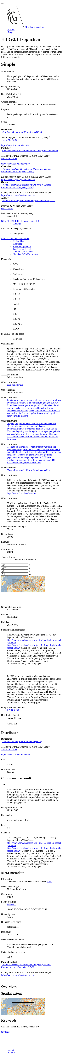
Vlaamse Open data (22, 246)
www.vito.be (7, 208)
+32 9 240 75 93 (9, 140)
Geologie (17, 223)
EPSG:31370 (13, 710)
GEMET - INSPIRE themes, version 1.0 (20, 221)
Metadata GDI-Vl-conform (25, 254)
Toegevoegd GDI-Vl (22, 249)
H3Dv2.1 (11, 904)
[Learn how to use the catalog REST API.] (7, 1055)
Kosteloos (17, 244)
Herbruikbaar (19, 241)
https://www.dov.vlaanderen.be (15, 145)
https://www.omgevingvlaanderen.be (18, 179)
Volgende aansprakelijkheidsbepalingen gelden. (29, 470)
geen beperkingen (15, 385)
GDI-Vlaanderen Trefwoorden (15, 238)
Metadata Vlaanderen (35, 27)
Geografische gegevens (23, 251)
